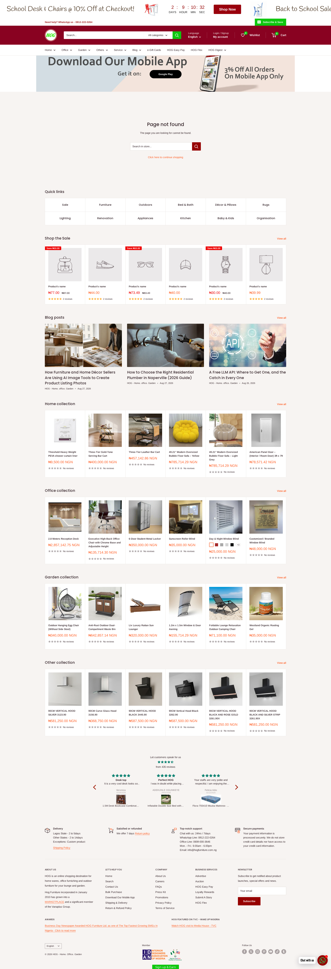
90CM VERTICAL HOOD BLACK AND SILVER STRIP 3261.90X (264, 714)
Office (65, 49)
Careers (159, 881)
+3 (238, 545)
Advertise (200, 875)
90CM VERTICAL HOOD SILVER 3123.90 (61, 712)
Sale (65, 205)
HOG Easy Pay (176, 49)
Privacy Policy (163, 902)
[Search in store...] (196, 146)
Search (109, 881)
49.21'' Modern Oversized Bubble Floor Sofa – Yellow (184, 454)
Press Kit (160, 892)
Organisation (266, 218)
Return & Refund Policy (118, 908)
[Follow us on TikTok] (277, 951)
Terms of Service (164, 908)
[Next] (286, 274)
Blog (134, 49)
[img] (165, 762)
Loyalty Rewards (204, 892)
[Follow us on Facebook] (244, 951)
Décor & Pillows (225, 205)
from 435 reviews (165, 766)
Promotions (161, 897)
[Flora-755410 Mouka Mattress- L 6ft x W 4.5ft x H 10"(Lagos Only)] (166, 799)
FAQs (158, 886)
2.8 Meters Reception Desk (63, 538)
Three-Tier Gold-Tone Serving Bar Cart (100, 454)
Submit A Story (203, 897)
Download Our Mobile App (120, 897)
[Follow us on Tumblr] (283, 951)
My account (220, 36)
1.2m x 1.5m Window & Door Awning (185, 627)
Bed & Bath (185, 205)
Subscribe (249, 901)
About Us (160, 875)
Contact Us (111, 886)
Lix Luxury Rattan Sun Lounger (141, 627)
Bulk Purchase (113, 892)
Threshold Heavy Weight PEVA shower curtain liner (62, 454)
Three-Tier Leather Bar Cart (144, 452)
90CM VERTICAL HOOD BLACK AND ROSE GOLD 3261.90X (223, 714)
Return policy (142, 833)
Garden (82, 49)
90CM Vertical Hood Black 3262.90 (183, 712)
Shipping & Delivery (116, 902)
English (50, 946)
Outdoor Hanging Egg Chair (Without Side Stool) (63, 627)
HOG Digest (215, 49)
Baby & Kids (226, 218)
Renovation (105, 218)
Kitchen (185, 218)
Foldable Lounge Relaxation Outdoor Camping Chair (225, 627)
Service (118, 49)
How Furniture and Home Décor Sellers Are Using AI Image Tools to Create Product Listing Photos (80, 378)
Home (48, 49)
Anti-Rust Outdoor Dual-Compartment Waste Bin (102, 627)
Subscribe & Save (273, 22)
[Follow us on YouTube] (270, 951)
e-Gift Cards (154, 49)
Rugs (266, 205)
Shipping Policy (61, 847)
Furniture (105, 205)
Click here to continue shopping (165, 157)
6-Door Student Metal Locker (145, 538)
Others (100, 49)
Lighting (65, 218)
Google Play (165, 74)
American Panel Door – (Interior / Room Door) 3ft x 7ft (266, 454)
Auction (199, 881)
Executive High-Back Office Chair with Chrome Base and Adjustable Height (104, 542)
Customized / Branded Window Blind (261, 540)
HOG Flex (196, 49)
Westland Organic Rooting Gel (264, 627)
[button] (95, 787)
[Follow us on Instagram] (257, 951)
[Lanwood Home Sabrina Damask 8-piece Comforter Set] (211, 799)
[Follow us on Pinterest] (264, 951)
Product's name (57, 286)
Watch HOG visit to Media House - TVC (194, 925)
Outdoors (145, 205)
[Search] (177, 35)
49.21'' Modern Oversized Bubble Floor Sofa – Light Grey (223, 456)
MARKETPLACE (54, 901)
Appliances (145, 218)
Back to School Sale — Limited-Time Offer (240, 9)
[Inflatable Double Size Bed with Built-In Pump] (121, 799)
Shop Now (132, 9)
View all (282, 238)
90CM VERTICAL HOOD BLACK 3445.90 (142, 712)
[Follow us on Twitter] (251, 951)
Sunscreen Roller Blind (182, 538)
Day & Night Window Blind (224, 538)
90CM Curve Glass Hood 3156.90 (102, 712)
